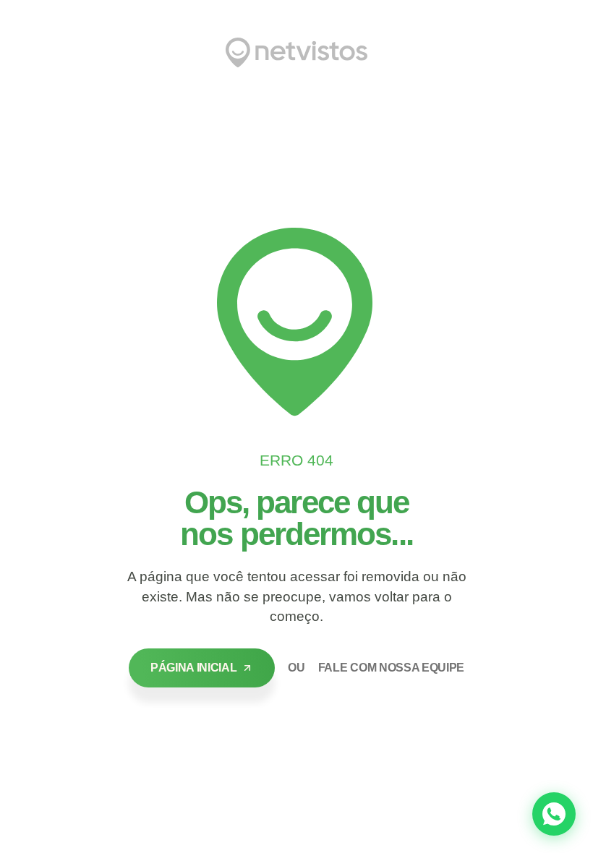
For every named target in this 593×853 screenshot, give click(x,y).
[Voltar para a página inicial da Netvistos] (296, 53)
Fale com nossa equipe (391, 667)
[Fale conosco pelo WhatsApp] (554, 814)
